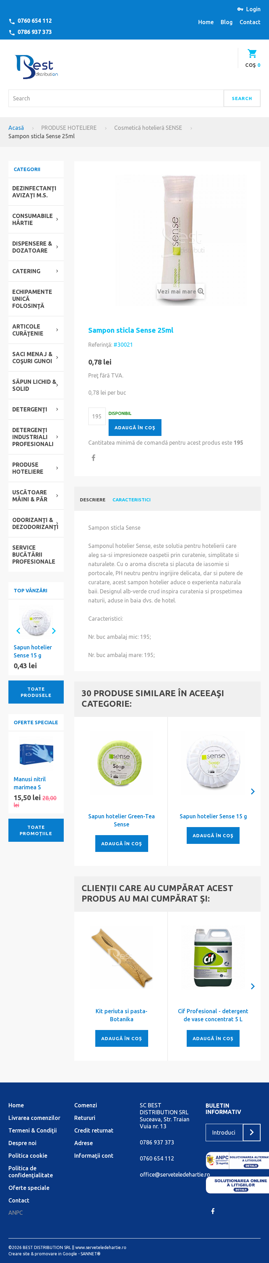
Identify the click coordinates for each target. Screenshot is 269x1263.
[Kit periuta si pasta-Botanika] (122, 957)
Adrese (83, 1143)
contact (250, 22)
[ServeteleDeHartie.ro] (36, 65)
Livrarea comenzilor (34, 1118)
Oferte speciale (36, 722)
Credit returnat (93, 1130)
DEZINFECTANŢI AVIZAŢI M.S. (34, 191)
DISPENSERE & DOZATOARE (32, 247)
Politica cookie (27, 1155)
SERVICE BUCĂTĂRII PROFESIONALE (33, 554)
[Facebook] (213, 1211)
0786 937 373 (35, 32)
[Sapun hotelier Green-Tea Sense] (122, 763)
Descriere (92, 499)
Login (253, 9)
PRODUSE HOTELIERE (69, 128)
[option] (36, 637)
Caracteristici (131, 499)
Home (16, 1105)
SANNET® (91, 1253)
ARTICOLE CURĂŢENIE (27, 330)
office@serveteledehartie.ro (175, 1174)
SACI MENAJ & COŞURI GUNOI (32, 357)
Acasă (16, 128)
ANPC (15, 1212)
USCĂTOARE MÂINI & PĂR (29, 495)
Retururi (84, 1118)
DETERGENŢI (29, 409)
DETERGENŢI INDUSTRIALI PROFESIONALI (33, 437)
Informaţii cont (93, 1155)
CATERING (26, 271)
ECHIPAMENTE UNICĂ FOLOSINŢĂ (32, 299)
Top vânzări (30, 590)
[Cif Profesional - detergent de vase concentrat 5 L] (213, 957)
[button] (15, 630)
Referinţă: (100, 344)
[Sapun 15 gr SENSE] (36, 622)
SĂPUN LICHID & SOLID (34, 385)
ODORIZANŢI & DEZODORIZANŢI (35, 523)
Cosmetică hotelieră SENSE (148, 128)
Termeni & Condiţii (32, 1130)
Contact (18, 1200)
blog (227, 22)
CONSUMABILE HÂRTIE (32, 219)
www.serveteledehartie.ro (100, 1247)
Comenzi (85, 1105)
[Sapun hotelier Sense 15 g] (213, 763)
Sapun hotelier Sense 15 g (213, 816)
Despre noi (22, 1143)
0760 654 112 (35, 20)
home (206, 22)
